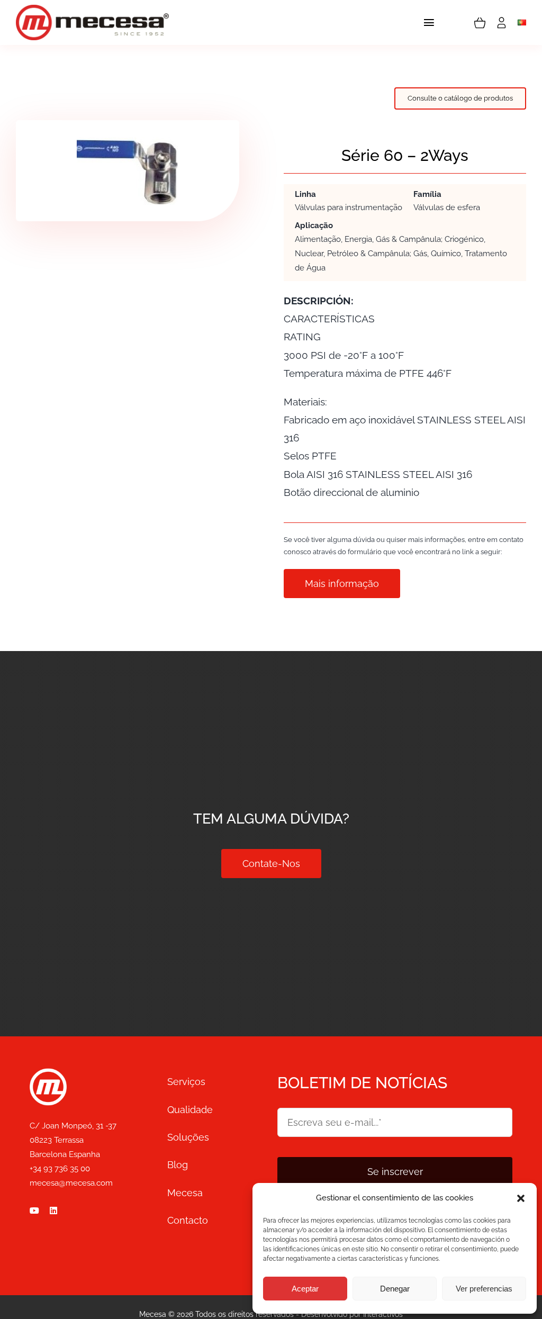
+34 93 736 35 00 (60, 1168)
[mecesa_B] (48, 1073)
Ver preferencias (484, 1288)
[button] (521, 1198)
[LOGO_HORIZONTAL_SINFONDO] (92, 9)
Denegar (395, 1288)
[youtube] (34, 1210)
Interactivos (383, 1314)
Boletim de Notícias (362, 1082)
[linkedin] (53, 1210)
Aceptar (305, 1288)
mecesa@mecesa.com (71, 1183)
